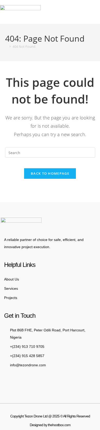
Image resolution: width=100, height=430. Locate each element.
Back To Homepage (50, 173)
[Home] (6, 46)
